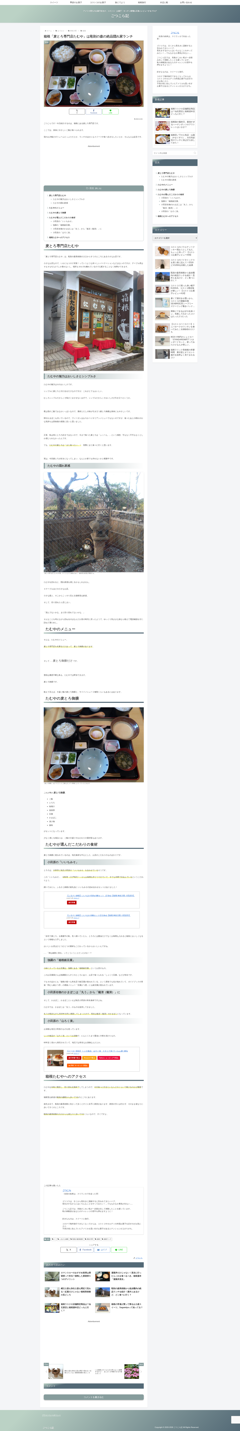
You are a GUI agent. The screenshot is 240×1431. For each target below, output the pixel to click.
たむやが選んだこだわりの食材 (62, 217)
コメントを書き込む (94, 1397)
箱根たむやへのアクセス (59, 237)
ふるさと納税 (63, 1239)
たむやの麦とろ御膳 (57, 213)
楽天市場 (71, 902)
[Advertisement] (94, 165)
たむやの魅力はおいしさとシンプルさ (69, 199)
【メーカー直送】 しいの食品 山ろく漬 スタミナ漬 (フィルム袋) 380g (97, 1051)
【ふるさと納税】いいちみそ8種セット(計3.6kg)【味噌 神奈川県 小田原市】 (99, 915)
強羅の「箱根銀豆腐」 (62, 225)
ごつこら (67, 1190)
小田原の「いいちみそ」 (63, 221)
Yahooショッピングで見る (108, 1058)
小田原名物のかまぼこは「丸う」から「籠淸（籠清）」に (77, 229)
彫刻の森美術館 (77, 1239)
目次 (92, 188)
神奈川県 (90, 1239)
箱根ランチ (107, 1239)
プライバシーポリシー (51, 1415)
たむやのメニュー (56, 208)
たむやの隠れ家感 (60, 203)
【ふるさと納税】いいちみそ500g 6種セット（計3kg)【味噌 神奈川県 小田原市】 (101, 896)
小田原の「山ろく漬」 (62, 232)
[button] (195, 153)
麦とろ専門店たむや (57, 195)
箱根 (48, 1239)
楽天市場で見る (74, 1058)
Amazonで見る (89, 1058)
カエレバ (76, 898)
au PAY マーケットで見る (78, 1065)
